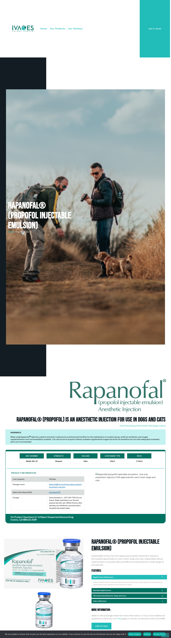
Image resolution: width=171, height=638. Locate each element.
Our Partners (75, 28)
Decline (147, 634)
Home (43, 28)
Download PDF (55, 492)
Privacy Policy (159, 634)
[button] (129, 577)
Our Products (57, 28)
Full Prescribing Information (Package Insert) (143, 426)
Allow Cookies (134, 634)
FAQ (119, 618)
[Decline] (165, 635)
